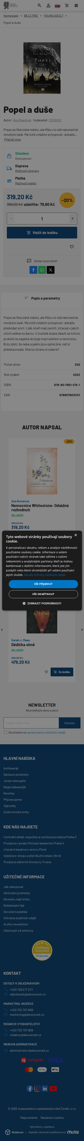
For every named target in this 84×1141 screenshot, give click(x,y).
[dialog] (42, 570)
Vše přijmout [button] (43, 584)
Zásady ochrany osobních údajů (45, 575)
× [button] (75, 535)
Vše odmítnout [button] (43, 594)
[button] (42, 603)
